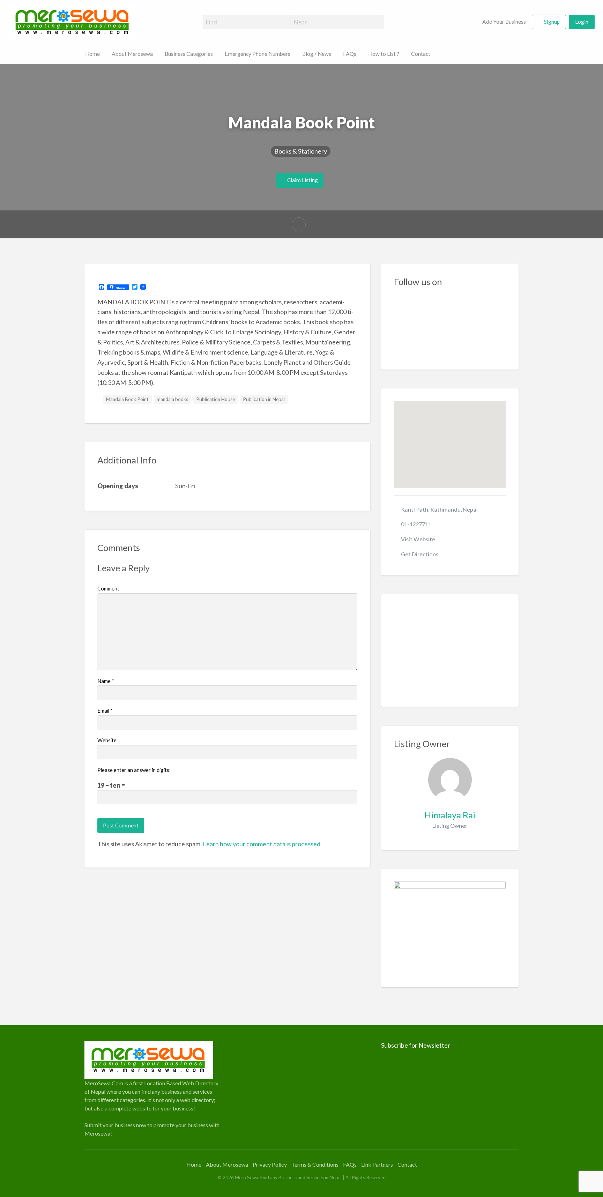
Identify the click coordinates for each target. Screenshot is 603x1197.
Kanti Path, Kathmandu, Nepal (439, 509)
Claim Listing (302, 180)
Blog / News (316, 54)
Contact (420, 54)
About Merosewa (132, 54)
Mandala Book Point (127, 399)
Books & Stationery (300, 151)
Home (92, 54)
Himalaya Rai (449, 815)
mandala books (172, 399)
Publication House (215, 399)
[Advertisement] (450, 650)
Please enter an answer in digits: (134, 770)
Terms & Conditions (314, 1164)
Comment (108, 588)
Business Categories (189, 54)
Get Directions (419, 554)
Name (105, 681)
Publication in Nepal (264, 399)
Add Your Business (503, 21)
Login (581, 21)
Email (105, 710)
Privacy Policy (270, 1164)
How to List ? (383, 54)
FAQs (349, 54)
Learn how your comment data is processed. (262, 844)
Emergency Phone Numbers (257, 54)
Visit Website (418, 539)
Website (107, 740)
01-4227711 (416, 524)
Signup (552, 21)
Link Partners (377, 1164)
